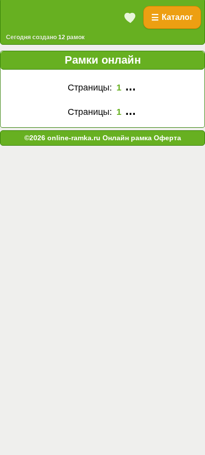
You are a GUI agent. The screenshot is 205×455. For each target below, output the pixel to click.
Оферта (166, 138)
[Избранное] (130, 17)
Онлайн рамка (127, 138)
